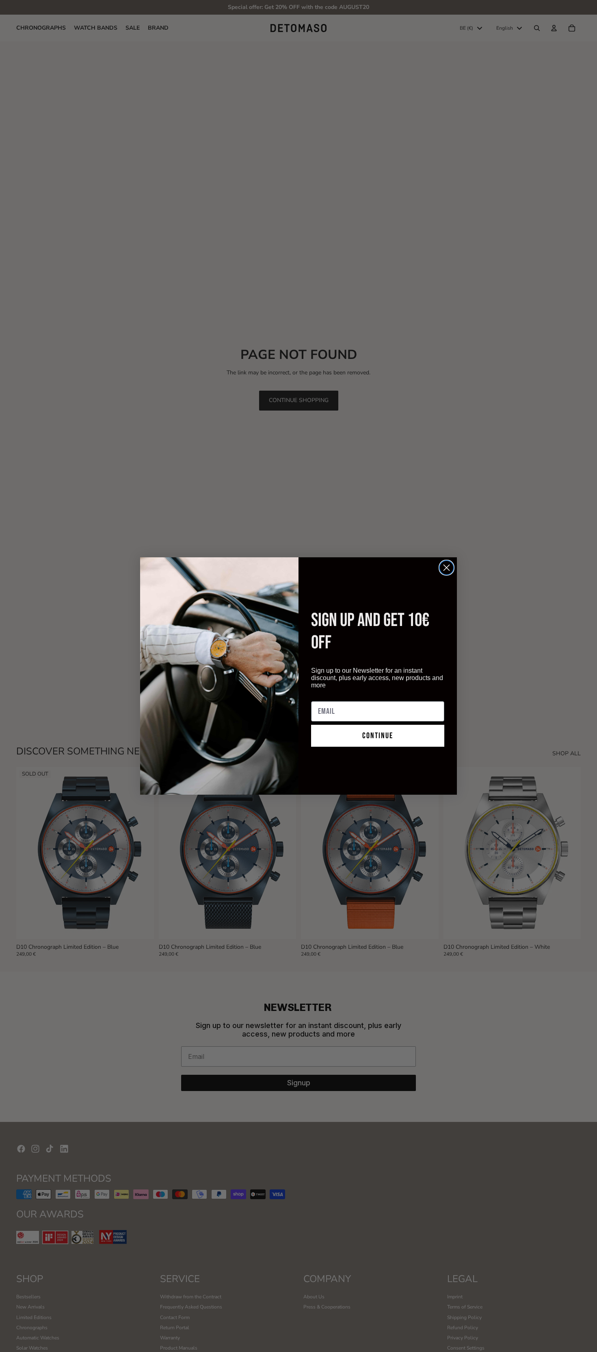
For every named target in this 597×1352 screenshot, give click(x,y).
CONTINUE (377, 736)
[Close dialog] (446, 568)
